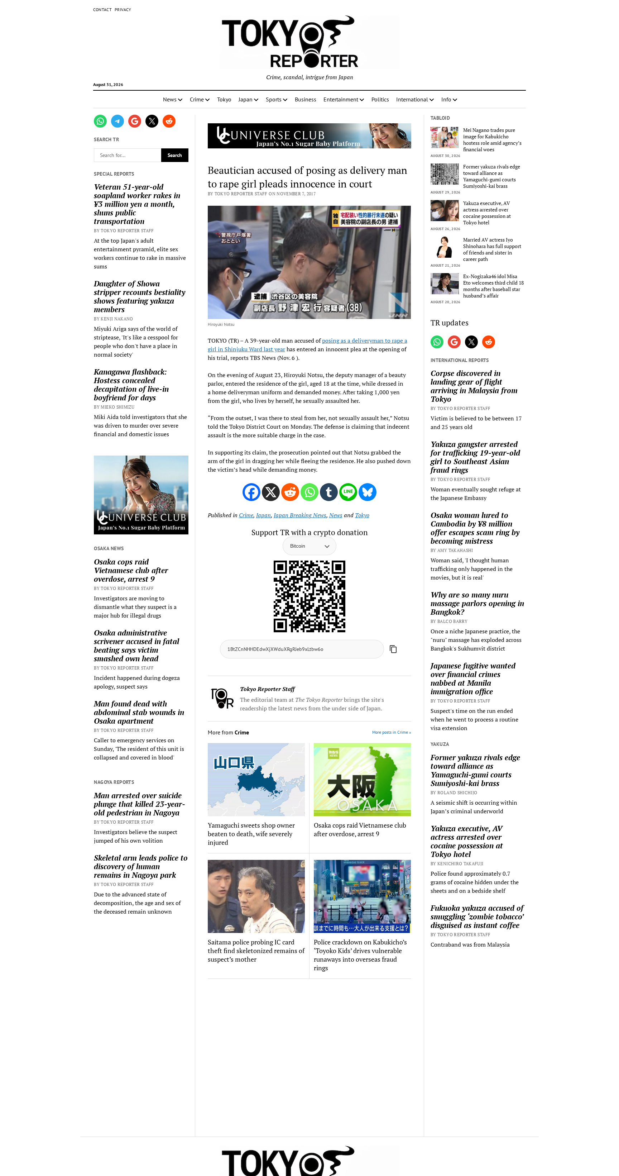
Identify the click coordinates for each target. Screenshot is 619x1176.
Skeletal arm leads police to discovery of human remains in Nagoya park (141, 866)
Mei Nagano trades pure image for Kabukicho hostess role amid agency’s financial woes (492, 140)
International (412, 99)
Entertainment (340, 99)
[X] (271, 492)
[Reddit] (290, 492)
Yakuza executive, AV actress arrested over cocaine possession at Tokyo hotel (487, 213)
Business (305, 99)
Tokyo (224, 99)
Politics (380, 99)
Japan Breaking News (300, 515)
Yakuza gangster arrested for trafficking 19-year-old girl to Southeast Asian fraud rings (475, 457)
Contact (102, 9)
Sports (274, 99)
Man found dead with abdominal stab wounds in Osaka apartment (139, 712)
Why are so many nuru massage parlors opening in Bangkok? (477, 603)
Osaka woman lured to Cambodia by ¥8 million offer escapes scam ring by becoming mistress (475, 528)
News (170, 99)
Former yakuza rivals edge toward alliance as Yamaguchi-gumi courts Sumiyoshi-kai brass (491, 176)
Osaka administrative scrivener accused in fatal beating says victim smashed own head (136, 645)
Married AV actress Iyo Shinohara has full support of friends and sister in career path (492, 249)
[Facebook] (251, 492)
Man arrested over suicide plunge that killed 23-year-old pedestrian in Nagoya (139, 804)
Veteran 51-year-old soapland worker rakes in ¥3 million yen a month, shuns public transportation (137, 203)
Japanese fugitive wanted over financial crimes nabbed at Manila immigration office (473, 678)
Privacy (123, 9)
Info (446, 99)
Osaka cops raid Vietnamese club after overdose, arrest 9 (131, 570)
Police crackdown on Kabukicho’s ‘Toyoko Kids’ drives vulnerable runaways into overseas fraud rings (360, 955)
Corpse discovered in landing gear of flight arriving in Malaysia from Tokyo (474, 386)
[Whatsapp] (309, 492)
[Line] (348, 492)
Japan (246, 99)
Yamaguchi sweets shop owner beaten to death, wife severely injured (251, 834)
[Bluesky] (367, 492)
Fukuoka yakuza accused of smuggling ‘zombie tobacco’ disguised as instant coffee (477, 916)
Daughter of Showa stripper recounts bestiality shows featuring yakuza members (139, 296)
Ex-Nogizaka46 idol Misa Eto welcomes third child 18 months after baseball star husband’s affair (493, 286)
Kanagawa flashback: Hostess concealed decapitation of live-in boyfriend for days (131, 384)
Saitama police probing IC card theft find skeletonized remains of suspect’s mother (256, 950)
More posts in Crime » (391, 732)
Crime (197, 99)
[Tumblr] (329, 492)
